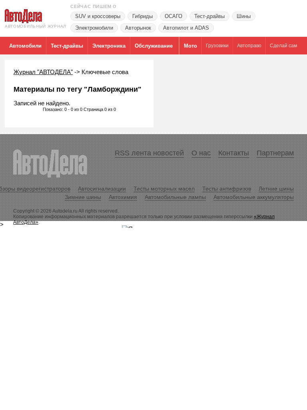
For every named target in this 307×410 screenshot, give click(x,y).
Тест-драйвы (209, 16)
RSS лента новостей (149, 153)
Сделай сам (283, 45)
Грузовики (217, 45)
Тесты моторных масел (164, 188)
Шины (244, 16)
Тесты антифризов (226, 188)
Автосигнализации (102, 188)
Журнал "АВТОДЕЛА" (43, 71)
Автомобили (25, 46)
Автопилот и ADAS (186, 28)
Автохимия (123, 197)
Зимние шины (83, 197)
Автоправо (249, 45)
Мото (190, 46)
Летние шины (276, 188)
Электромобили (94, 28)
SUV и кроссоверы (97, 16)
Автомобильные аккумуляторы (253, 197)
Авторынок (138, 28)
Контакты (233, 153)
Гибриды (142, 16)
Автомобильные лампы (175, 197)
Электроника (109, 46)
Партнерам (275, 153)
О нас (201, 153)
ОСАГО (173, 16)
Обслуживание (154, 46)
